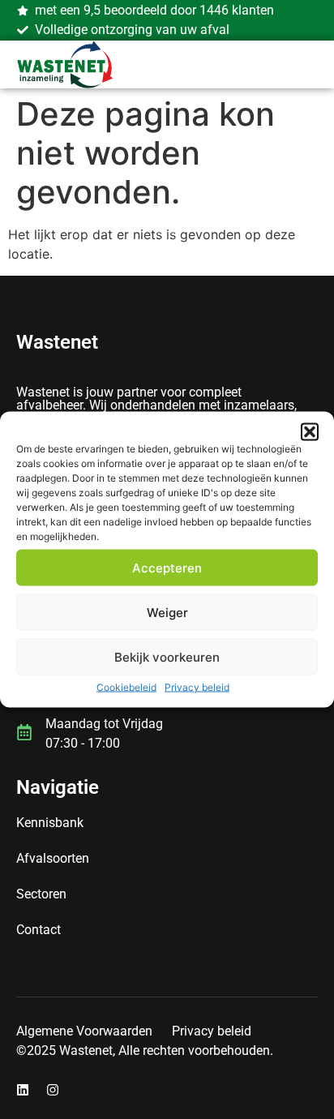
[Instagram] (53, 1090)
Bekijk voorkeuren (167, 656)
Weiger (167, 612)
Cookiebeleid (126, 687)
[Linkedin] (23, 1090)
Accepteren (167, 567)
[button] (310, 432)
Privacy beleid (197, 687)
